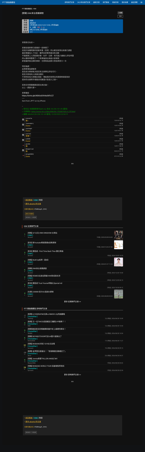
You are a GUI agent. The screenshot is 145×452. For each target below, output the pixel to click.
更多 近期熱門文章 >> (72, 302)
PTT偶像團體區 (27, 9)
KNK (34, 9)
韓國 (33, 200)
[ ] (30, 235)
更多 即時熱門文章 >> (72, 375)
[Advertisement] (72, 179)
